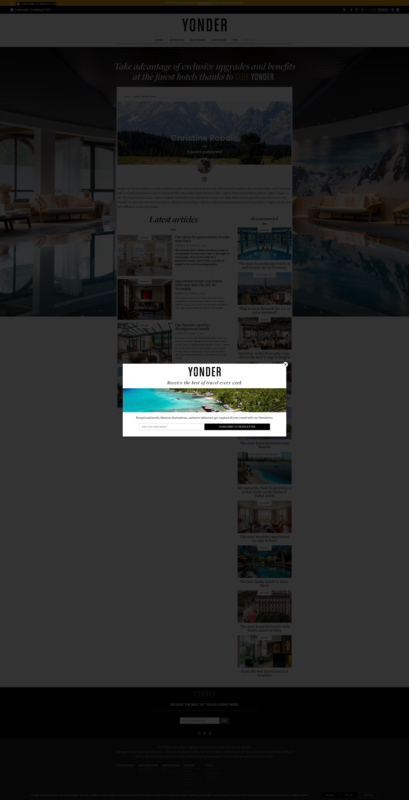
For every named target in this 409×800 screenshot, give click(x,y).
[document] (204, 400)
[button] (285, 364)
